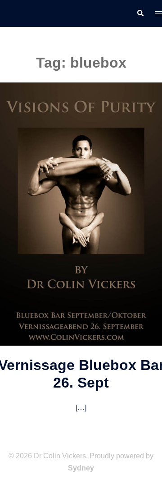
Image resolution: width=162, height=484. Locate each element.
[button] (140, 13)
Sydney (81, 468)
